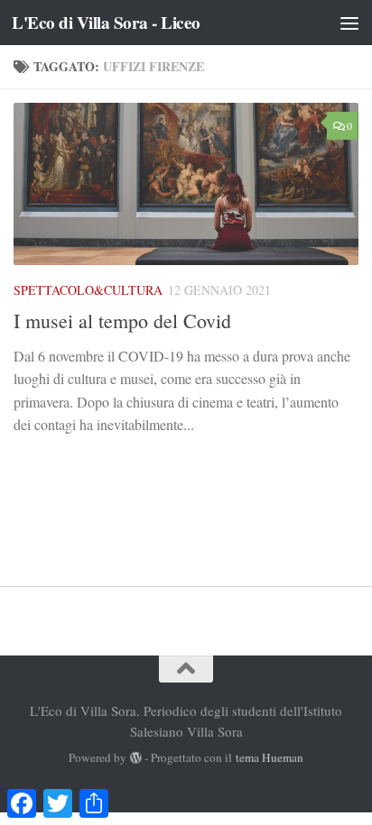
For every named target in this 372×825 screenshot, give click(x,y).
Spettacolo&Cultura (88, 289)
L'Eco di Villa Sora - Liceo (106, 22)
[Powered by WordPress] (136, 758)
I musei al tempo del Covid (122, 320)
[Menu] (349, 22)
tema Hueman (269, 757)
